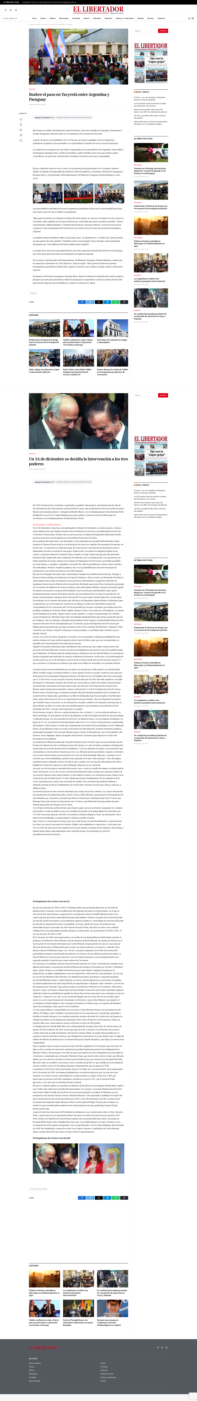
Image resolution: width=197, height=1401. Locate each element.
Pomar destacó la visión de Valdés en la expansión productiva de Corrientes (112, 372)
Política (53, 18)
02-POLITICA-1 (40, 524)
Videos (43, 18)
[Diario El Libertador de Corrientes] (98, 10)
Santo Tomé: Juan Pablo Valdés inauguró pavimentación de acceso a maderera (77, 372)
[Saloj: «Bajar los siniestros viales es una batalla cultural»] (44, 358)
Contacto (161, 18)
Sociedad (76, 18)
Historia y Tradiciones (125, 18)
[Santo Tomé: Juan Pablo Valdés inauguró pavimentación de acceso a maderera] (78, 358)
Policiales (97, 18)
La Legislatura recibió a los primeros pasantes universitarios (149, 280)
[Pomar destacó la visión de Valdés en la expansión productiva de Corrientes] (112, 358)
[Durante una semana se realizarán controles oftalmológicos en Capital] (112, 1308)
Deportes (108, 18)
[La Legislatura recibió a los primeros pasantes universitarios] (151, 262)
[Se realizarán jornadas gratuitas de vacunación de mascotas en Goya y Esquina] (151, 298)
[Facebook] (21, 119)
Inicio (34, 18)
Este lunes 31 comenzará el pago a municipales (112, 341)
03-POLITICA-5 (54, 524)
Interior (86, 18)
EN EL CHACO (142, 92)
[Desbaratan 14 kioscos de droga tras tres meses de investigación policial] (44, 328)
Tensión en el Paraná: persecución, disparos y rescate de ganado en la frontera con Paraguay (150, 171)
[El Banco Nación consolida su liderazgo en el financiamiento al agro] (151, 225)
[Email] (21, 130)
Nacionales (64, 18)
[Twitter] (21, 124)
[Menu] (193, 18)
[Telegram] (21, 135)
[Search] (189, 18)
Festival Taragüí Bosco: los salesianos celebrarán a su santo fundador (78, 1322)
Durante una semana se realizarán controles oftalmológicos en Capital (109, 1322)
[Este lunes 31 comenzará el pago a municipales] (112, 328)
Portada (31, 24)
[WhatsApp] (21, 140)
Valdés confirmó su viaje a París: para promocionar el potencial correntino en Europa (78, 342)
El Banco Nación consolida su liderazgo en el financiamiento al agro (47, 2)
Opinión (140, 18)
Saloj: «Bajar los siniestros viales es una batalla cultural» (44, 370)
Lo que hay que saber (38, 1189)
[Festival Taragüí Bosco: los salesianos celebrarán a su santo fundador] (78, 1308)
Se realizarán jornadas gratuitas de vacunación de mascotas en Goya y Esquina (150, 316)
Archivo (150, 18)
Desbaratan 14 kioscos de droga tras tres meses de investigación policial (44, 342)
